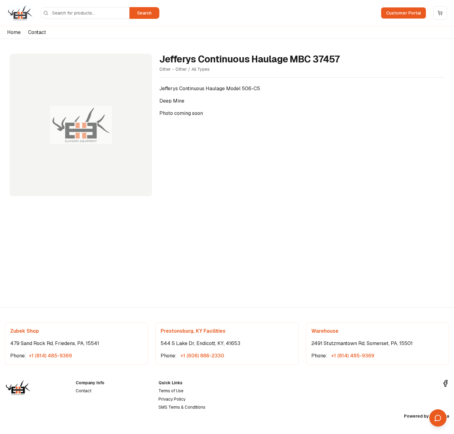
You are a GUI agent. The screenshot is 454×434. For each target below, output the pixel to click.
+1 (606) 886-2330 (201, 355)
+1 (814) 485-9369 (50, 355)
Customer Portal (403, 13)
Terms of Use (170, 391)
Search (144, 13)
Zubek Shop (24, 331)
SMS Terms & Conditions (181, 407)
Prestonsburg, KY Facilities (193, 331)
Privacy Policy (172, 399)
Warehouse (324, 331)
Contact (37, 32)
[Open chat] (438, 418)
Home (14, 32)
